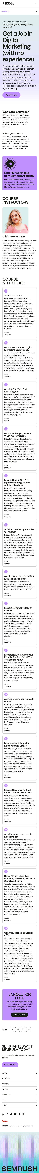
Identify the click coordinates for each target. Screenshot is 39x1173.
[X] (23, 1114)
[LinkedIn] (3, 1114)
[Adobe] (5, 1121)
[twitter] (23, 1029)
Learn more (24, 187)
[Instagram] (7, 1114)
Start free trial (10, 1065)
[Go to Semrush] (8, 3)
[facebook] (12, 1029)
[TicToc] (11, 1114)
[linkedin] (28, 1029)
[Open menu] (36, 4)
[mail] (17, 1029)
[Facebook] (19, 1114)
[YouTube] (15, 1114)
